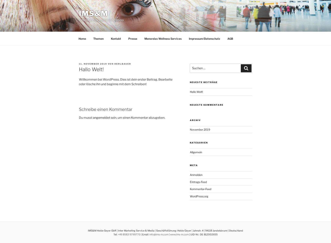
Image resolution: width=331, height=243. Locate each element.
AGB (230, 38)
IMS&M (93, 13)
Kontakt (116, 38)
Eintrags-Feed (198, 182)
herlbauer (122, 64)
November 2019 (200, 129)
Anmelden (196, 174)
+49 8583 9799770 (129, 234)
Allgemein (196, 152)
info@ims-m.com (158, 234)
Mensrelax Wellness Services (163, 38)
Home (82, 38)
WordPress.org (199, 196)
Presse (132, 38)
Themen (98, 38)
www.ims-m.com (179, 234)
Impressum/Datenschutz (204, 38)
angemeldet (101, 117)
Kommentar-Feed (200, 189)
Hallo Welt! (196, 91)
